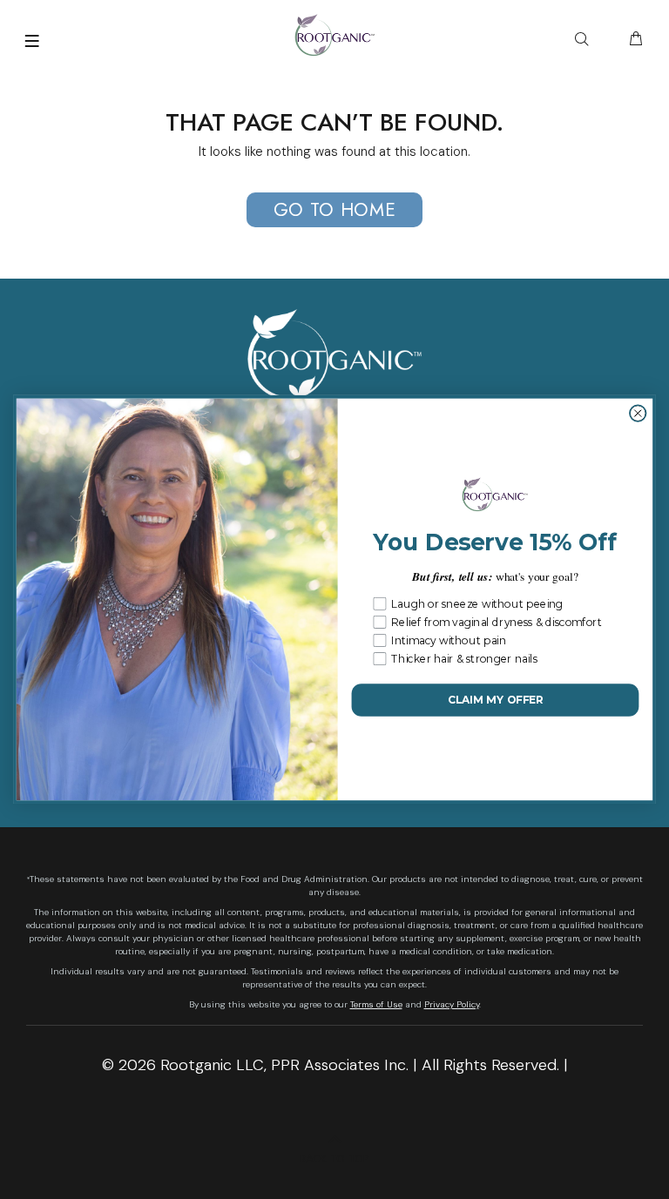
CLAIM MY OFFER (495, 700)
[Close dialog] (638, 413)
